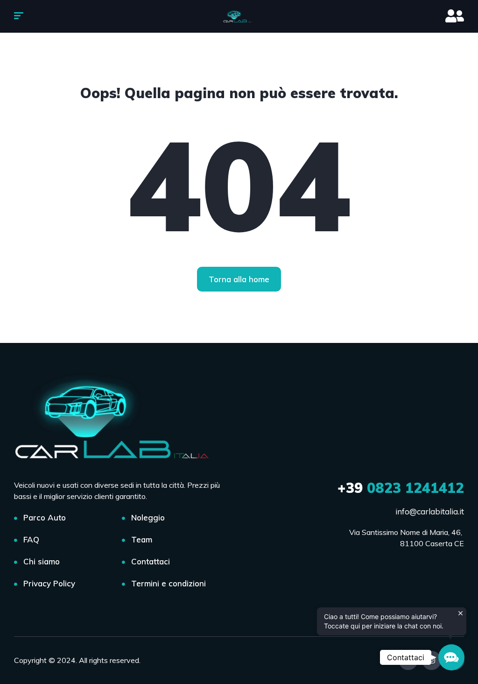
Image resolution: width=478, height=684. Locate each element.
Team (141, 539)
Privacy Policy (49, 583)
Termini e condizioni (168, 583)
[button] (451, 657)
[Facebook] (408, 660)
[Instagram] (431, 660)
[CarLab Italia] (239, 16)
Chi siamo (41, 561)
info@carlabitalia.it (429, 511)
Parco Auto (44, 517)
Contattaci (150, 561)
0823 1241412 (400, 488)
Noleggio (148, 517)
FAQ (31, 539)
